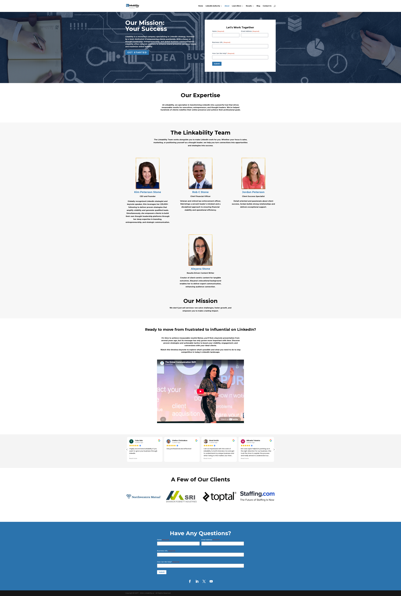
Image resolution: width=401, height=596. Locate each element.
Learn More (236, 6)
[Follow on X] (204, 581)
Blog (258, 6)
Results (249, 6)
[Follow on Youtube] (211, 581)
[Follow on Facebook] (190, 581)
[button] (274, 449)
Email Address (250, 31)
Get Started (137, 52)
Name (218, 31)
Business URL (221, 42)
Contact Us (267, 6)
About (227, 6)
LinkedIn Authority (213, 6)
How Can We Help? (223, 53)
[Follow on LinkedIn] (197, 581)
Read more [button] (170, 458)
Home (200, 6)
